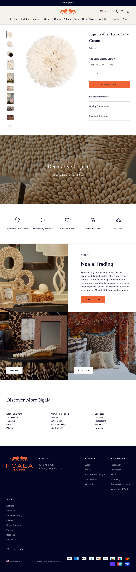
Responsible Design (95, 474)
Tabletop (10, 421)
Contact (89, 484)
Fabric (76, 19)
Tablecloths (100, 421)
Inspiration (116, 464)
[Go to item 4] (10, 65)
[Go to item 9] (10, 117)
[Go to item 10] (10, 127)
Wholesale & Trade (120, 489)
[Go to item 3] (10, 54)
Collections (12, 19)
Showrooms (91, 479)
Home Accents (89, 19)
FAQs (113, 474)
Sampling (115, 479)
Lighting (25, 19)
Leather (54, 417)
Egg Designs (57, 428)
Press (88, 469)
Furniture (36, 19)
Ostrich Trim (57, 421)
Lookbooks (116, 469)
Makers (9, 539)
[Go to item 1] (10, 34)
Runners (99, 424)
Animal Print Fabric (60, 413)
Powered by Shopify (54, 561)
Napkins (99, 428)
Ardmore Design (58, 424)
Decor (14, 370)
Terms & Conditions (120, 484)
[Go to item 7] (10, 98)
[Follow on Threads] (14, 549)
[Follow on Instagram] (7, 549)
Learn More (93, 299)
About (126, 19)
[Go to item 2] (10, 44)
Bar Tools (99, 413)
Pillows (67, 19)
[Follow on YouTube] (21, 549)
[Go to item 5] (10, 78)
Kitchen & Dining (52, 19)
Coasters (99, 417)
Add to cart (109, 84)
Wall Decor (104, 19)
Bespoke (10, 534)
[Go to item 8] (10, 108)
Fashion (116, 19)
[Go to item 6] (10, 88)
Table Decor (12, 417)
